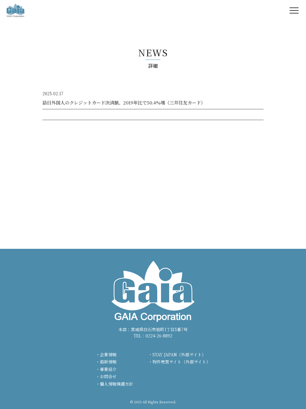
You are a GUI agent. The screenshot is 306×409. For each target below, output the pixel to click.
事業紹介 (108, 369)
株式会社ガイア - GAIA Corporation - (15, 10)
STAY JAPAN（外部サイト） (179, 355)
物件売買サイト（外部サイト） (181, 362)
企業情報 (108, 355)
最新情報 (108, 362)
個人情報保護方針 (116, 384)
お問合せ (108, 376)
